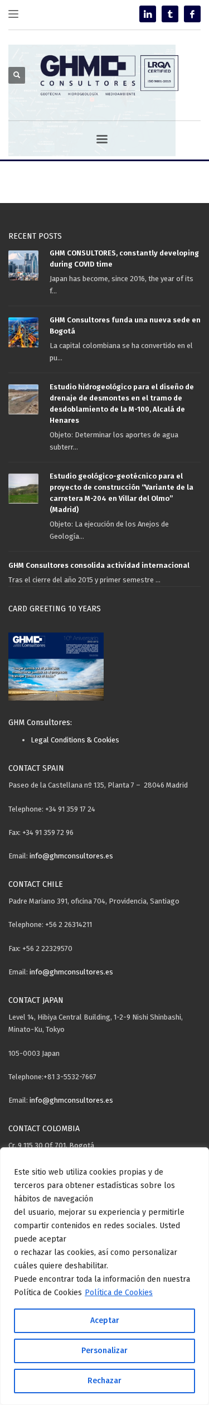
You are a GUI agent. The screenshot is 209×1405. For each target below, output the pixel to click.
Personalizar (104, 1350)
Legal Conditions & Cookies (75, 740)
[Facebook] (192, 14)
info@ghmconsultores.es (71, 856)
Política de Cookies (119, 1292)
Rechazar (104, 1380)
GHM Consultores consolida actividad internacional (98, 565)
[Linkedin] (147, 14)
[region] (104, 1276)
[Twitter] (170, 14)
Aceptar (104, 1320)
